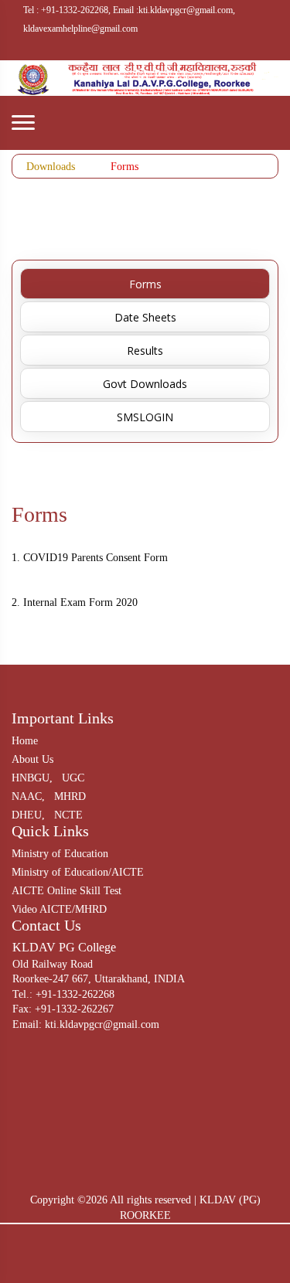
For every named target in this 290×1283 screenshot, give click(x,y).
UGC (73, 778)
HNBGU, (32, 778)
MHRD (70, 796)
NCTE (68, 815)
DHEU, (28, 815)
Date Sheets (145, 317)
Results (145, 350)
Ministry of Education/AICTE (78, 872)
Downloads (50, 166)
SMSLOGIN (145, 417)
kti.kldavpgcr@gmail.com (102, 1024)
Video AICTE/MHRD (59, 909)
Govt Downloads (145, 383)
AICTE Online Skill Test (66, 891)
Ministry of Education (60, 853)
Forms (124, 166)
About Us (32, 759)
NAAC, (28, 796)
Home (25, 741)
